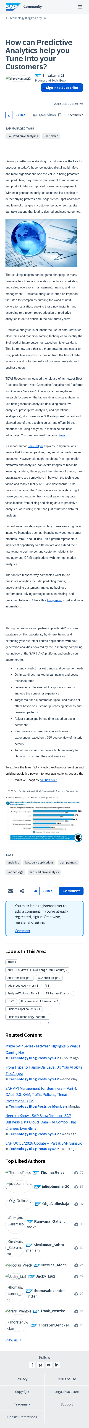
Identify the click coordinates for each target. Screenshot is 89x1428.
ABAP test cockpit (18, 977)
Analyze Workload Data (22, 993)
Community (32, 6)
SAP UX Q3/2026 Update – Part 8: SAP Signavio (43, 1143)
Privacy (22, 1379)
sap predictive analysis (44, 872)
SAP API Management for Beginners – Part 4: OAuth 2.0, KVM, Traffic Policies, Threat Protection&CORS (41, 1095)
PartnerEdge (15, 872)
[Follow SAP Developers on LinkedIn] (57, 1365)
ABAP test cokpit (48, 977)
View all (11, 1340)
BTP (10, 1001)
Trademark (22, 1404)
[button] (9, 115)
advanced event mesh (22, 985)
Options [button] (43, 96)
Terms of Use (66, 1379)
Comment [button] (71, 891)
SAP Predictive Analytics (23, 136)
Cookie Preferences (22, 1417)
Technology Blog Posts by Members (38, 1106)
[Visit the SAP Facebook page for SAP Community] (32, 1365)
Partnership (51, 136)
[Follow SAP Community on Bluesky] (40, 1365)
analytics (13, 862)
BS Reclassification (58, 993)
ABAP (11, 962)
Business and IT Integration (38, 1001)
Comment (22, 931)
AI (46, 985)
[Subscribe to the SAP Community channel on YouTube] (48, 1365)
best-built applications (39, 862)
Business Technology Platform (27, 1017)
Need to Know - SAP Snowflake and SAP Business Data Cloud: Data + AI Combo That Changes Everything (40, 1122)
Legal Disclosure (67, 1392)
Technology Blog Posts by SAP (28, 18)
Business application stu (23, 1009)
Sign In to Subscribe (62, 88)
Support (67, 1404)
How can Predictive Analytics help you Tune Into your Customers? (38, 54)
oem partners (68, 862)
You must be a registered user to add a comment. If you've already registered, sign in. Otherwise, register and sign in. (41, 914)
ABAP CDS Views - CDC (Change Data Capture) (36, 970)
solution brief (48, 780)
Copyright (22, 1392)
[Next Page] (48, 1023)
